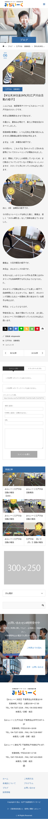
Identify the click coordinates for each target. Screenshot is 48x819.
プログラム (28, 783)
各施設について (9, 783)
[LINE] (21, 329)
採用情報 (6, 792)
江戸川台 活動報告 (12, 89)
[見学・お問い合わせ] (24, 660)
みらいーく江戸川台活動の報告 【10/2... (13, 492)
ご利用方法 (28, 779)
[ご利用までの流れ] (24, 641)
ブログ (5, 788)
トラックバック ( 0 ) (34, 368)
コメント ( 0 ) (13, 368)
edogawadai (15, 336)
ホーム (5, 779)
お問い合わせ (29, 788)
